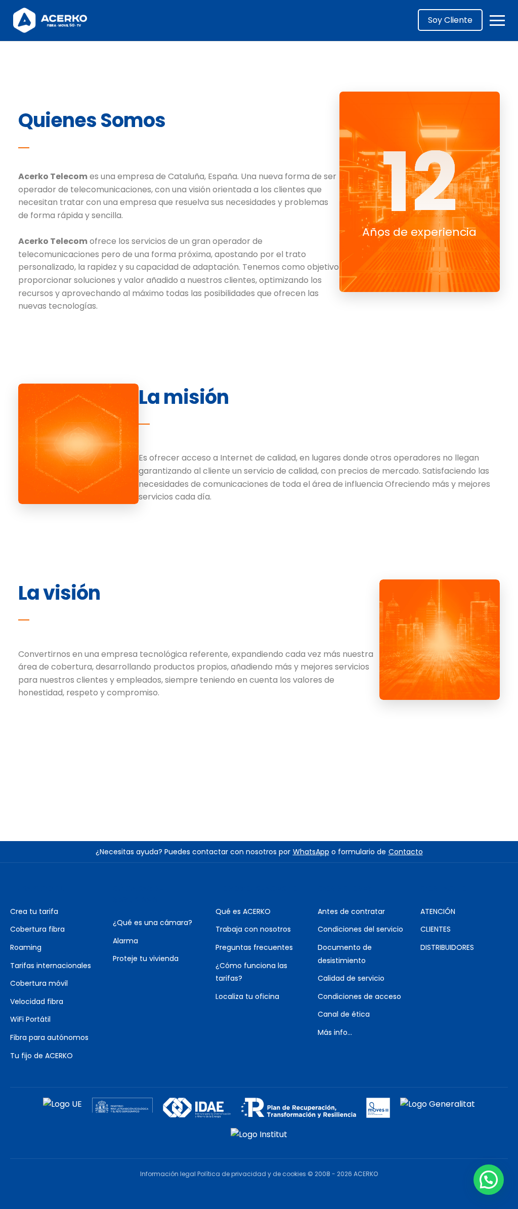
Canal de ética (344, 1014)
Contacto (405, 852)
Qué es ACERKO (243, 911)
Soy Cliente (450, 20)
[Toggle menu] (497, 20)
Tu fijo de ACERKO (41, 1056)
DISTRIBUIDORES (447, 947)
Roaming (25, 947)
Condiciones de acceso (359, 996)
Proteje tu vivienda (146, 958)
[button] (488, 1179)
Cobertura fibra (37, 929)
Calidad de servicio (351, 978)
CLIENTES (435, 929)
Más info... (335, 1032)
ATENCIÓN (437, 911)
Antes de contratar (351, 911)
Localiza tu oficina (247, 996)
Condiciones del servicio (360, 929)
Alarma (125, 941)
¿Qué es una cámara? (152, 923)
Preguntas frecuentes (254, 947)
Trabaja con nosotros (253, 929)
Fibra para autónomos (49, 1037)
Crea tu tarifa (34, 911)
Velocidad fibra (36, 1001)
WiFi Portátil (30, 1019)
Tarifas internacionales (50, 966)
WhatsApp (311, 852)
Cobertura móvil (39, 983)
